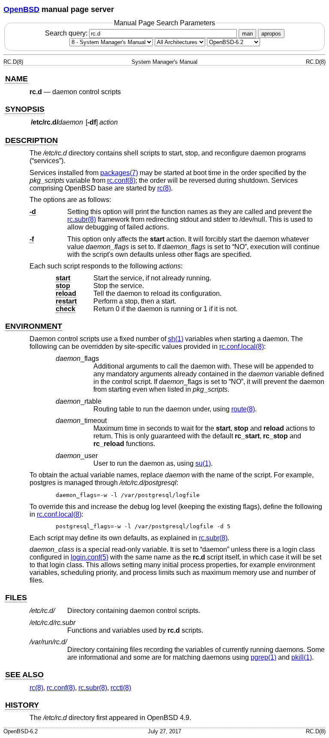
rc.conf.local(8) (241, 346)
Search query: (67, 33)
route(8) (243, 409)
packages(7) (119, 172)
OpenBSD (21, 9)
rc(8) (164, 188)
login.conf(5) (89, 557)
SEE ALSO (24, 674)
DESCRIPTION (31, 140)
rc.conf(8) (121, 180)
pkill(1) (301, 657)
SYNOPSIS (25, 109)
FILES (16, 597)
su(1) (203, 463)
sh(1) (175, 338)
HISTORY (22, 705)
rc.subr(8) (81, 219)
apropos (271, 33)
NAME (16, 78)
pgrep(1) (263, 657)
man (247, 33)
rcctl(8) (121, 687)
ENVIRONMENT (33, 326)
